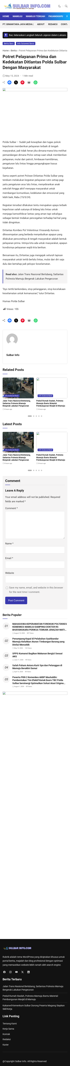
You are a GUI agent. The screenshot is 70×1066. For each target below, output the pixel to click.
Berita (14, 50)
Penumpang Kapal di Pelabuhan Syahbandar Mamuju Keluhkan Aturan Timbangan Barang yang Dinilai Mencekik (38, 641)
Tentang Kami (10, 1023)
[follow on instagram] (10, 972)
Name (9, 543)
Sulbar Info (12, 355)
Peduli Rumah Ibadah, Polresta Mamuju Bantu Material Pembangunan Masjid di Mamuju (50, 403)
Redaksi (52, 24)
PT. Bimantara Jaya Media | (18, 24)
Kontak (6, 1034)
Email (9, 558)
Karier (6, 1044)
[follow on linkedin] (28, 972)
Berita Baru (9, 43)
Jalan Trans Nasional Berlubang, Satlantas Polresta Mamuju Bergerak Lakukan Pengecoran (17, 403)
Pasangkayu (56, 16)
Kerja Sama (8, 1028)
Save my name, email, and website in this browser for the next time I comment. (36, 589)
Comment (11, 508)
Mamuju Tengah (35, 16)
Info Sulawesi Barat (25, 43)
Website (9, 573)
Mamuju (17, 16)
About (41, 24)
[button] (59, 6)
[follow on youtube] (16, 972)
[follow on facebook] (4, 972)
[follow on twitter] (22, 972)
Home (6, 16)
